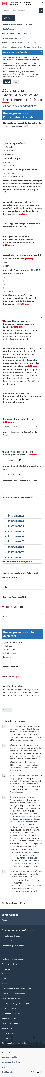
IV (6, 287)
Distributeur (10, 653)
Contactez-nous (8, 920)
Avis (3, 1067)
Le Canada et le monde (11, 1013)
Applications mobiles (10, 1057)
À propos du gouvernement (13, 946)
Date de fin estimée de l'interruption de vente (22, 467)
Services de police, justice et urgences (16, 1003)
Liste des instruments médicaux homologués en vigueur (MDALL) (25, 819)
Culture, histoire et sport (11, 998)
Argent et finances (9, 1018)
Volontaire (10, 150)
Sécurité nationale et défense (13, 993)
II (6, 280)
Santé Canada (8, 29)
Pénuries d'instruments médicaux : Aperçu (20, 42)
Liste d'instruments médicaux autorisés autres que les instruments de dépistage (27, 855)
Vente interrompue (13, 173)
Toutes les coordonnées (11, 936)
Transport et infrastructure (12, 1008)
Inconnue (9, 291)
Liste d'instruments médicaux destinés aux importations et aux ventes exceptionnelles (27, 863)
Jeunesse (5, 1038)
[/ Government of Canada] (17, 3)
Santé (4, 979)
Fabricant (9, 646)
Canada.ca (6, 24)
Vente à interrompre (14, 176)
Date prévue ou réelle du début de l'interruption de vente (20, 453)
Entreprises (6, 969)
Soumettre (7, 710)
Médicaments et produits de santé (17, 33)
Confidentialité (7, 1072)
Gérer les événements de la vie (14, 1043)
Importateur (10, 649)
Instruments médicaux (12, 38)
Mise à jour (10, 165)
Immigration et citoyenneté (12, 959)
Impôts (4, 984)
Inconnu (9, 154)
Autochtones (7, 1028)
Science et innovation (10, 1023)
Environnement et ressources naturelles (17, 989)
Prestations (6, 974)
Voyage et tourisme (9, 964)
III (6, 284)
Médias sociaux (8, 1052)
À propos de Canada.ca (11, 1062)
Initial (7, 162)
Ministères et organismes (22, 24)
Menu (9, 18)
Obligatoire (10, 147)
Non (16, 82)
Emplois (5, 954)
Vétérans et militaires (10, 1033)
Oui (6, 262)
